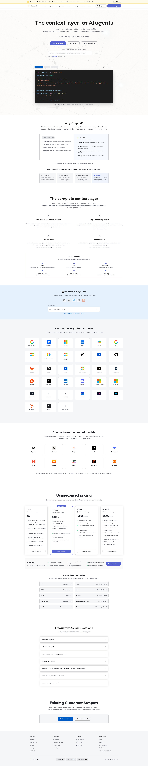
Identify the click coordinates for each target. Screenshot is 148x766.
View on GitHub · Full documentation (73, 313)
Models (69, 6)
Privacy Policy (57, 745)
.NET (64, 56)
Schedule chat (90, 43)
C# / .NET (54, 67)
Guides (101, 742)
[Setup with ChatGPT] (78, 300)
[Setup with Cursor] (64, 300)
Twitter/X (81, 739)
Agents (51, 6)
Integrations (60, 6)
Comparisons (103, 745)
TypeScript (54, 56)
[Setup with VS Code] (74, 300)
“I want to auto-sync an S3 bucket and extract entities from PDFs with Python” (74, 60)
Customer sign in (36, 551)
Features (44, 6)
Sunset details (117, 1)
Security (55, 748)
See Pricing (73, 43)
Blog (100, 739)
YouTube (80, 745)
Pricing (76, 6)
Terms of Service (58, 742)
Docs (89, 6)
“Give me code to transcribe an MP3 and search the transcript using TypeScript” (74, 58)
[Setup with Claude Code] (69, 300)
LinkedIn (80, 742)
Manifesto (56, 739)
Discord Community (105, 750)
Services (83, 6)
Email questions (113, 563)
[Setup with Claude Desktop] (83, 300)
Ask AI (96, 53)
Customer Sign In (114, 6)
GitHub (101, 748)
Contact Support (82, 719)
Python (60, 56)
